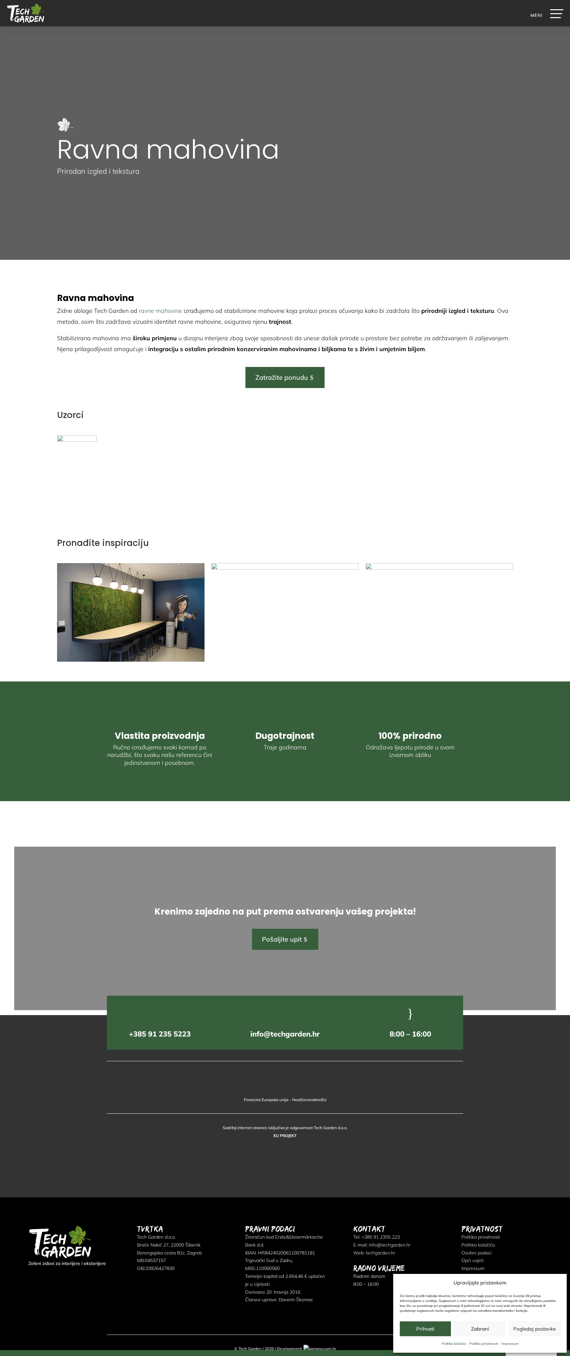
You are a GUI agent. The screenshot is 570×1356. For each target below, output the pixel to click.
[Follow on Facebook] (33, 1276)
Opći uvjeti (472, 1260)
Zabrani (480, 1329)
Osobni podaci (476, 1253)
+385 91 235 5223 (160, 1034)
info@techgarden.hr (285, 1034)
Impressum (510, 1343)
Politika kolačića (454, 1343)
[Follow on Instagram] (56, 1276)
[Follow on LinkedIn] (44, 1276)
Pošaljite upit (282, 939)
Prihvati (425, 1329)
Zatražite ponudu (281, 377)
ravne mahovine (160, 311)
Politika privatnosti (483, 1343)
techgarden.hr (380, 1253)
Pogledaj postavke (534, 1329)
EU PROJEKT (285, 1135)
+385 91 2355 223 (381, 1237)
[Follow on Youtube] (68, 1276)
